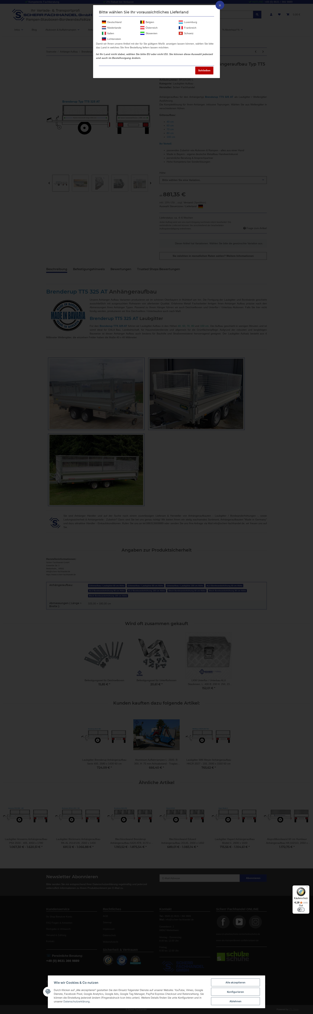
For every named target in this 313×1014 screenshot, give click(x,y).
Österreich (152, 27)
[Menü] (307, 887)
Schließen (204, 70)
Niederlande (114, 27)
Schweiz (188, 33)
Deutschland (114, 22)
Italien (110, 33)
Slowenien (151, 33)
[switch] (301, 910)
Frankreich (190, 27)
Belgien (150, 22)
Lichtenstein (114, 38)
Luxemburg (190, 22)
